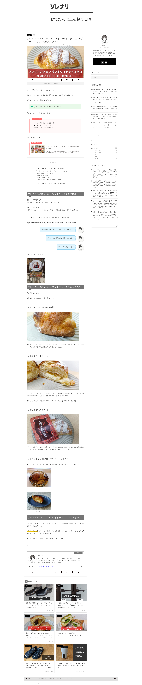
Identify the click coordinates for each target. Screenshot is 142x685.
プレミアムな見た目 (43, 177)
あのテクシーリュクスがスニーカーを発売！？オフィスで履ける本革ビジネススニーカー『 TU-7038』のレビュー (105, 213)
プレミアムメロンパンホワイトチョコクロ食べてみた (51, 171)
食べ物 (106, 158)
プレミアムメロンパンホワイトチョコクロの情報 (49, 168)
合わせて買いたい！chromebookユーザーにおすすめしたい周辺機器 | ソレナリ (105, 195)
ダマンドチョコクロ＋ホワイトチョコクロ (49, 179)
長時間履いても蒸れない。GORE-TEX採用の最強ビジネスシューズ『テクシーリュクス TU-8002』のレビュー (105, 116)
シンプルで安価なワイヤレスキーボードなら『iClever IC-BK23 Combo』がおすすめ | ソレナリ (105, 185)
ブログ (104, 144)
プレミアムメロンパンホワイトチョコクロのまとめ (50, 183)
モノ (106, 154)
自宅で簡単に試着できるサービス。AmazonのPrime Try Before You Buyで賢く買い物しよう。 (105, 108)
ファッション (106, 152)
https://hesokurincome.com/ (44, 566)
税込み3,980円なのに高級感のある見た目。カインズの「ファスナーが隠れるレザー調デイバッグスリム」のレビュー (105, 125)
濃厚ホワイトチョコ (43, 175)
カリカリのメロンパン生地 (45, 173)
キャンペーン (104, 140)
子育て (106, 156)
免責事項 (40, 683)
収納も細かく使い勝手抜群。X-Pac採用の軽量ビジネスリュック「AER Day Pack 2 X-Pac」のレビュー (105, 100)
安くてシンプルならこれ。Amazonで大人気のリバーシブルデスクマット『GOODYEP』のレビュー (105, 192)
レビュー (29, 35)
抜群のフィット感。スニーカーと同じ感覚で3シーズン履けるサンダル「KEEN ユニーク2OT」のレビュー (105, 91)
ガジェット (106, 150)
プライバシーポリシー (30, 683)
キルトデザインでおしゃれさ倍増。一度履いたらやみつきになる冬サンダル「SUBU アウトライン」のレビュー (105, 171)
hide (60, 162)
